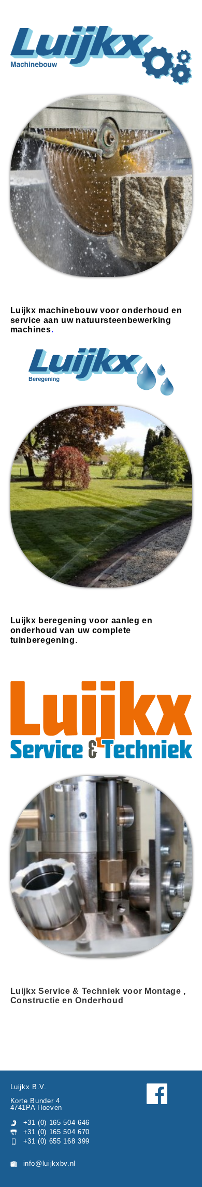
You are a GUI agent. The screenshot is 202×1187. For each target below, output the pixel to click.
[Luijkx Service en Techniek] (101, 720)
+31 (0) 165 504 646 (56, 1122)
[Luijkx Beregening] (101, 371)
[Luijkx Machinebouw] (101, 55)
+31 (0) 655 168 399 (56, 1141)
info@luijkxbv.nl (49, 1163)
